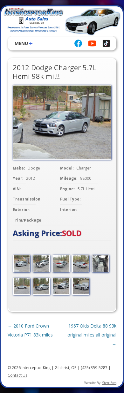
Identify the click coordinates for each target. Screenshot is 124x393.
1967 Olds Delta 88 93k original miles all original (91, 335)
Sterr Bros (109, 383)
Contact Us (17, 375)
